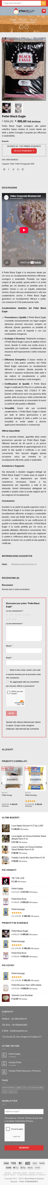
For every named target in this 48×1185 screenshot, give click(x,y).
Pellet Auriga (7, 795)
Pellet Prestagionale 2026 (24, 164)
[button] (4, 11)
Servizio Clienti (20, 1173)
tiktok (5, 1092)
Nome (9, 646)
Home (13, 20)
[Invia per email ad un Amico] (18, 170)
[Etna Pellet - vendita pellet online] (24, 11)
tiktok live (12, 1092)
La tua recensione (14, 623)
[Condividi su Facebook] (9, 170)
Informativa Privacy (24, 1121)
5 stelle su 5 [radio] (10, 619)
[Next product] (21, 27)
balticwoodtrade (8, 1088)
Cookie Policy (9, 1175)
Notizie (8, 1173)
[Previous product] (27, 27)
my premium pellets (36, 1088)
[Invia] (43, 3)
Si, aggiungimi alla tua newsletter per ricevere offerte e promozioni (22, 684)
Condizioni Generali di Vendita (31, 1175)
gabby (19, 1088)
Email (9, 658)
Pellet (23, 20)
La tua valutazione (14, 611)
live (25, 1088)
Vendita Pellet (15, 1062)
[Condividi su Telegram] (23, 170)
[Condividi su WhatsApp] (4, 170)
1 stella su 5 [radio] (6, 615)
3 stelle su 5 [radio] (17, 615)
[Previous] (6, 69)
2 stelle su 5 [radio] (11, 615)
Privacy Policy (36, 1173)
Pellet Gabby (14, 1054)
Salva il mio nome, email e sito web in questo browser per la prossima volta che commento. (23, 674)
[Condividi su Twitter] (13, 170)
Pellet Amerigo (31, 795)
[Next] (42, 69)
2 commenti (14, 1057)
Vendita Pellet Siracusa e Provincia (25, 1071)
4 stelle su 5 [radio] (26, 615)
